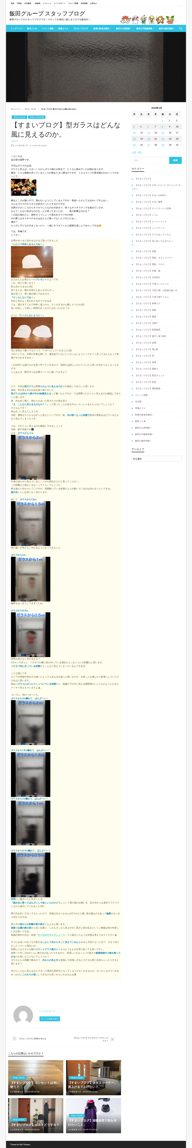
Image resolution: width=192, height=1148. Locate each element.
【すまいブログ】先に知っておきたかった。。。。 (152, 243)
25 (134, 144)
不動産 (19, 3)
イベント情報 (48, 28)
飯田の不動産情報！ (145, 28)
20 (148, 138)
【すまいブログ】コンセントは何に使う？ (34, 1084)
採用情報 (84, 3)
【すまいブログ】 (81, 28)
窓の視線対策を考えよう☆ (51, 934)
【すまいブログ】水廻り (146, 323)
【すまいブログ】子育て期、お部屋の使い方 (156, 290)
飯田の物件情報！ (167, 28)
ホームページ (15, 109)
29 (163, 144)
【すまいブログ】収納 (145, 251)
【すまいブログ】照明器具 (147, 329)
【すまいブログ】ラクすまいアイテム (153, 234)
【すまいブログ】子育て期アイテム (152, 297)
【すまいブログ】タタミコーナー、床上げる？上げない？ (92, 1084)
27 (148, 144)
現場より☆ (63, 28)
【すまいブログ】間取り (146, 368)
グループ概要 (73, 3)
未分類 (138, 401)
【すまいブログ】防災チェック (150, 375)
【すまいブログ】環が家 (146, 349)
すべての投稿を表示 (50, 1019)
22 (163, 138)
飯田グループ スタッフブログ (47, 13)
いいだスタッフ (21, 145)
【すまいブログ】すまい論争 (148, 202)
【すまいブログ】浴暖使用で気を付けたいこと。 (92, 1122)
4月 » (140, 152)
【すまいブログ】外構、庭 (147, 270)
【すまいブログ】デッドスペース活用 (153, 208)
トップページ (16, 28)
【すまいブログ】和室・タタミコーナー (154, 257)
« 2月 (134, 152)
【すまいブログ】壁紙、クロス (150, 264)
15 (163, 132)
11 (134, 132)
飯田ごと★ (32, 28)
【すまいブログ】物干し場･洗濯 (150, 336)
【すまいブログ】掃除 (145, 310)
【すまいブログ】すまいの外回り (151, 195)
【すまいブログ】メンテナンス (150, 228)
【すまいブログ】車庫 (145, 362)
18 (134, 138)
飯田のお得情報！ (124, 28)
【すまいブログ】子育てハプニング (152, 284)
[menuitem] (16, 28)
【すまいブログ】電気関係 (147, 388)
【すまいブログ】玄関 (145, 342)
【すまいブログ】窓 (37, 117)
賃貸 (12, 3)
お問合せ (93, 3)
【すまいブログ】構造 (145, 316)
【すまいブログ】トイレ (146, 215)
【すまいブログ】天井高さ (147, 277)
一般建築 (37, 3)
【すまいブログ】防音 (145, 382)
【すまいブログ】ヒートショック (151, 221)
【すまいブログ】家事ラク (147, 303)
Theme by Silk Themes (20, 1144)
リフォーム (47, 3)
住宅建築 (27, 3)
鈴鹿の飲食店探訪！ (102, 28)
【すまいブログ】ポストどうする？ (34, 1124)
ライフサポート (60, 3)
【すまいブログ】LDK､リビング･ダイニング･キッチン (156, 187)
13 (148, 132)
